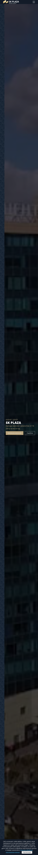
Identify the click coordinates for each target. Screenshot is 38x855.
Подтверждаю (27, 852)
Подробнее (30, 433)
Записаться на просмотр (14, 433)
